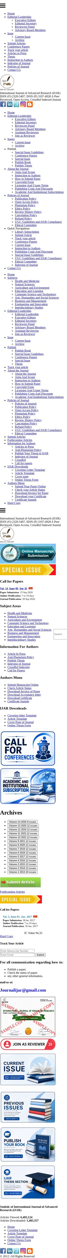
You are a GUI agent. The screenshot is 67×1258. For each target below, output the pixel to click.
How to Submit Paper (27, 178)
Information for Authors (21, 443)
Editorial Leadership (19, 16)
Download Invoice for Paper (31, 493)
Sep (22, 588)
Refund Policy (23, 218)
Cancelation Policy (26, 215)
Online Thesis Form (26, 479)
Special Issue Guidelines (29, 152)
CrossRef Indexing (18, 667)
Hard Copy (14, 503)
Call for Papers (16, 670)
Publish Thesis (23, 165)
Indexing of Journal (18, 63)
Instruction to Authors (20, 59)
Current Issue (23, 36)
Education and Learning (29, 291)
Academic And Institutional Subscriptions (39, 192)
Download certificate (19, 698)
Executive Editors (25, 20)
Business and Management (30, 300)
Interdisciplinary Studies (29, 307)
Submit (40, 954)
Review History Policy (28, 211)
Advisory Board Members (30, 30)
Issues (11, 139)
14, (7, 588)
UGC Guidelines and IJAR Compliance (38, 221)
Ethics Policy (22, 208)
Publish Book (23, 162)
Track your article (17, 50)
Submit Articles (16, 43)
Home (11, 13)
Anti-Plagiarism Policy (28, 450)
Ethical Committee (26, 225)
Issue (10, 33)
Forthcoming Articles (19, 440)
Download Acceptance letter (24, 694)
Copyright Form (24, 182)
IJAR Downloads (17, 466)
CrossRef (20, 459)
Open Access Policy (27, 202)
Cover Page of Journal (20, 722)
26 (25, 588)
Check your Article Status (30, 489)
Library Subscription (27, 231)
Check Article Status (19, 688)
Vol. (2, 588)
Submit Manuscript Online (23, 684)
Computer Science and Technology (35, 294)
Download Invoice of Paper (23, 691)
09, (17, 588)
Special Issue (22, 158)
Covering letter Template (21, 715)
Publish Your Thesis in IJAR (31, 453)
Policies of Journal (18, 66)
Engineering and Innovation (31, 304)
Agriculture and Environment (32, 287)
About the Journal (17, 168)
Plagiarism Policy (25, 205)
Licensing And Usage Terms (31, 185)
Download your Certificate (30, 496)
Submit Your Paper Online (30, 486)
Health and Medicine (27, 281)
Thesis (11, 56)
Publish (11, 347)
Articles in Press (16, 53)
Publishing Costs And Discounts (34, 188)
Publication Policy (25, 198)
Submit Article (23, 235)
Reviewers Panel (25, 26)
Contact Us (14, 69)
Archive (19, 40)
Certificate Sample (25, 499)
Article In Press (16, 653)
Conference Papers (18, 46)
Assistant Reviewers (27, 132)
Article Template (24, 473)
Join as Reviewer (25, 135)
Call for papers (23, 463)
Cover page (21, 476)
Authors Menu (16, 483)
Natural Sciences (25, 284)
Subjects (12, 277)
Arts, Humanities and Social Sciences (37, 297)
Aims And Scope (25, 172)
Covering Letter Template (30, 469)
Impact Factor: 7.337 (12, 933)
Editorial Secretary (26, 23)
